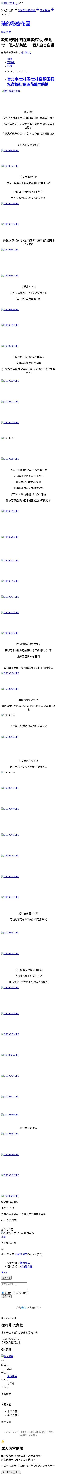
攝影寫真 (25, 1263)
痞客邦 (18, 1254)
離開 (17, 1472)
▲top (4, 1272)
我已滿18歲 (7, 1472)
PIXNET (14, 1432)
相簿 (9, 59)
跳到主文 (6, 32)
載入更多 (6, 1278)
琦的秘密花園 (15, 23)
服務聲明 (33, 1435)
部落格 (11, 62)
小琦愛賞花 (26, 1266)
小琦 (3, 1237)
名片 (9, 66)
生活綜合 (26, 52)
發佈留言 (6, 1296)
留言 (24, 1254)
